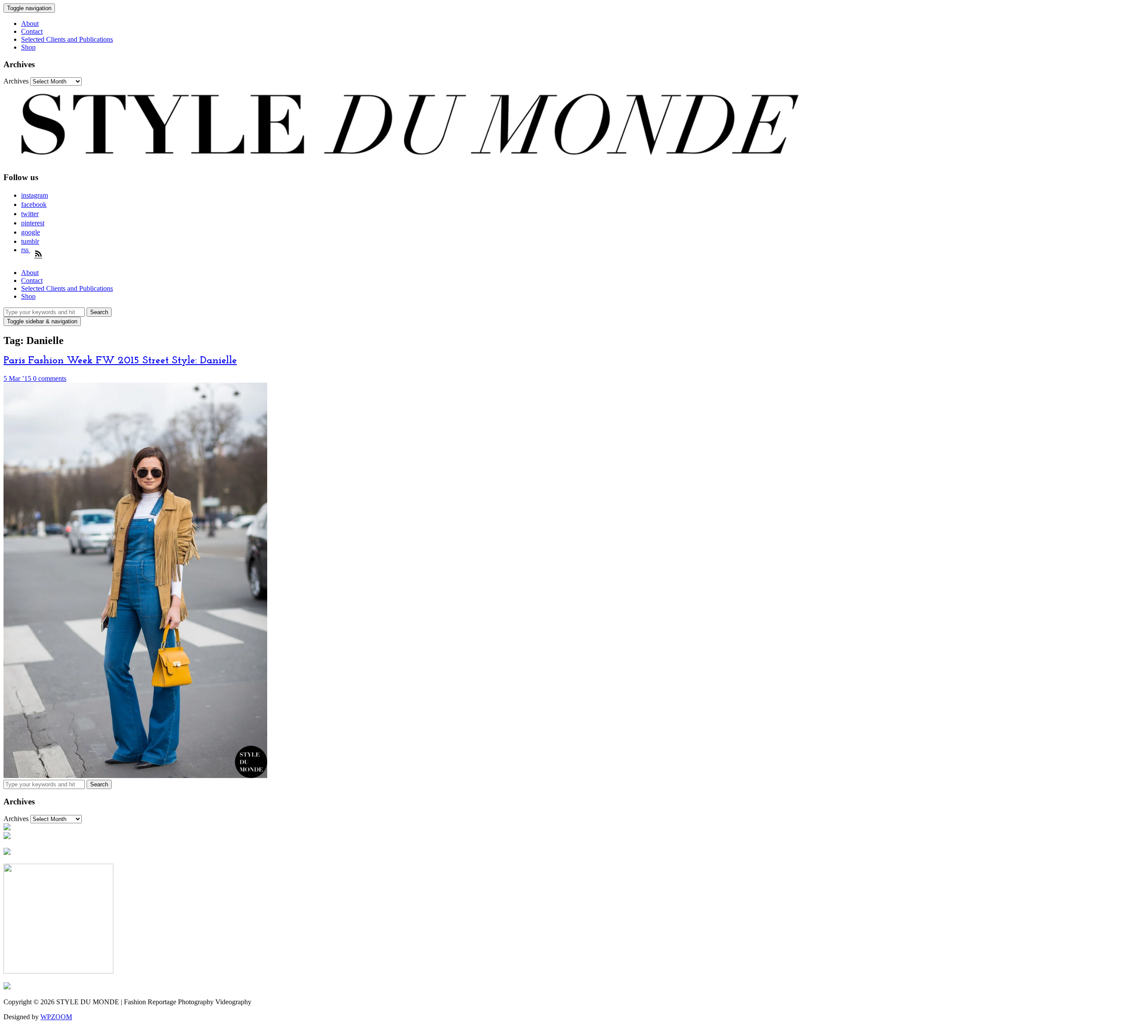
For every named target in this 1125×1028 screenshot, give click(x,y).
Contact (32, 31)
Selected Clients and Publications (67, 39)
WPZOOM (56, 1017)
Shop (28, 47)
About (30, 23)
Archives (16, 81)
